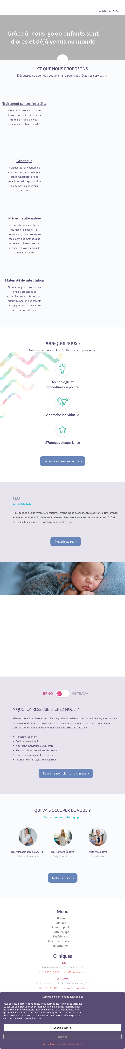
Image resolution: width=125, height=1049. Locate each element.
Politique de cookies (50, 1044)
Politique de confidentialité (71, 1044)
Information (61, 945)
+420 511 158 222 (49, 972)
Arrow (60, 56)
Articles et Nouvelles (61, 941)
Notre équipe (60, 932)
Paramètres (63, 1036)
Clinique (61, 922)
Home (61, 918)
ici (106, 75)
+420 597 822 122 (47, 988)
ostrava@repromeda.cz (75, 988)
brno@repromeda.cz (74, 972)
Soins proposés (61, 927)
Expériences (61, 936)
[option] (27, 842)
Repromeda (23, 7)
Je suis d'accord (62, 1027)
